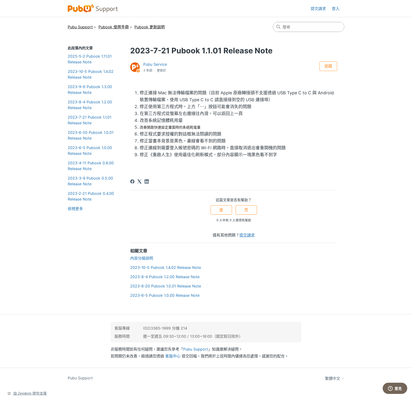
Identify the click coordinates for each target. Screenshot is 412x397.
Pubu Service (155, 64)
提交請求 (318, 8)
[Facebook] (132, 181)
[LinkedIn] (146, 181)
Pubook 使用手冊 (113, 27)
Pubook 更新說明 (149, 27)
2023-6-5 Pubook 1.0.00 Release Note (90, 150)
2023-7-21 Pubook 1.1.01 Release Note (89, 120)
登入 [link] (336, 8)
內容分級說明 (141, 258)
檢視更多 (75, 208)
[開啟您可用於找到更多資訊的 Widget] (394, 389)
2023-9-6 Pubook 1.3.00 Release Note (90, 89)
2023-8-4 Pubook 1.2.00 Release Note (90, 105)
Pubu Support (80, 27)
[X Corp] (139, 181)
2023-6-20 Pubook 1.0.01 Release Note (90, 135)
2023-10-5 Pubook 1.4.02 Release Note (90, 74)
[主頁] (93, 8)
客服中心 (172, 356)
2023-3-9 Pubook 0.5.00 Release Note (90, 181)
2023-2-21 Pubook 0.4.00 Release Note (91, 196)
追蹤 (328, 66)
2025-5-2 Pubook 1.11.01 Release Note (90, 59)
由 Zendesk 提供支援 (30, 393)
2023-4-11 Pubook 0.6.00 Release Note (91, 166)
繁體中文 (333, 378)
